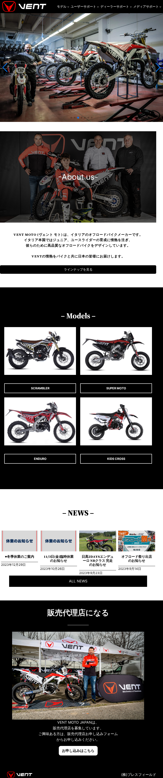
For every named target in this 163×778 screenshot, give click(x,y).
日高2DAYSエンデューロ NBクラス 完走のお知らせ (98, 561)
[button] (71, 118)
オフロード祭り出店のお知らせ (136, 559)
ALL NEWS (78, 581)
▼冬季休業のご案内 (19, 557)
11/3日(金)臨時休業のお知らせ (59, 559)
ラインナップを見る (78, 269)
